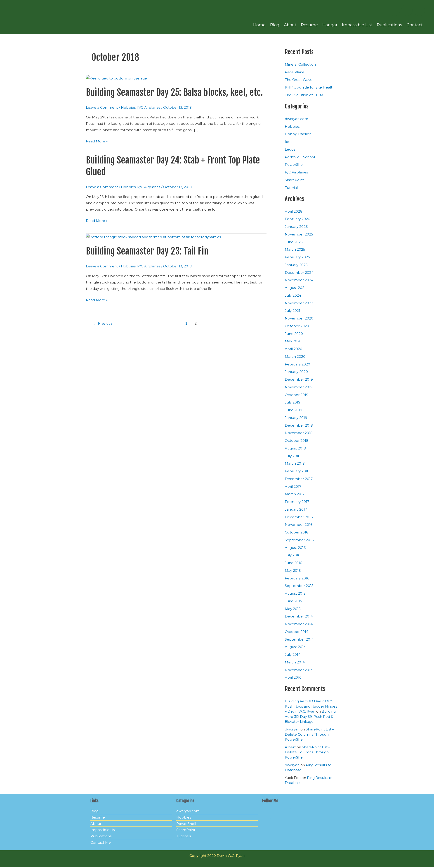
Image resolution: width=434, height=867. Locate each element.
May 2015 (293, 609)
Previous (103, 323)
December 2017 (299, 479)
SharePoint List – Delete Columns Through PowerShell (309, 734)
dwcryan (292, 729)
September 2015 (299, 586)
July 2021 (292, 310)
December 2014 (299, 616)
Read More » (97, 140)
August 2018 (295, 448)
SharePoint (294, 180)
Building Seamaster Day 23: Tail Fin (147, 251)
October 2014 (296, 631)
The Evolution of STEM (304, 95)
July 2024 (293, 295)
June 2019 (293, 410)
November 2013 (298, 670)
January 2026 (296, 226)
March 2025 (295, 249)
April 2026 (293, 211)
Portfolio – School (300, 157)
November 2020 (299, 318)
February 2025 (297, 257)
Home (259, 24)
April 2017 (293, 486)
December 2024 (299, 272)
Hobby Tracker (298, 134)
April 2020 (293, 349)
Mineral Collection (300, 64)
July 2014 (292, 654)
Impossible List (357, 24)
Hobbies (128, 107)
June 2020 (294, 333)
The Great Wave (298, 79)
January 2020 (296, 372)
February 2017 (297, 502)
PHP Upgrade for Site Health (310, 87)
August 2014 (295, 647)
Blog (274, 24)
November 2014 (299, 624)
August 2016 (295, 547)
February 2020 (297, 364)
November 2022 (299, 303)
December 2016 (299, 517)
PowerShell (294, 164)
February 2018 (297, 471)
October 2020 (297, 326)
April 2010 (293, 677)
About (290, 24)
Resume (309, 24)
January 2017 (296, 509)
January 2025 (296, 265)
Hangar (329, 24)
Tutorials (292, 187)
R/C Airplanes (148, 107)
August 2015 (295, 593)
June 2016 (293, 563)
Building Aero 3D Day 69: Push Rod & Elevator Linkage (310, 716)
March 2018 (295, 463)
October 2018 (296, 440)
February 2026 (297, 219)
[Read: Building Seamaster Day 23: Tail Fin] (153, 237)
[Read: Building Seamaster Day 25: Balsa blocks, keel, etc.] (116, 78)
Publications (389, 24)
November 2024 (299, 280)
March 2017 (294, 494)
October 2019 (296, 395)
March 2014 (295, 662)
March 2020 (295, 356)
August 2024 (296, 288)
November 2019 (299, 387)
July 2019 (292, 402)
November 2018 (299, 433)
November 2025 (299, 234)
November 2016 (298, 524)
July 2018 (292, 456)
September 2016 (299, 540)
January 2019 (296, 417)
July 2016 (292, 555)
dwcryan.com (296, 119)
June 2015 (293, 601)
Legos (290, 149)
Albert (290, 747)
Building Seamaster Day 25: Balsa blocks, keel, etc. (174, 92)
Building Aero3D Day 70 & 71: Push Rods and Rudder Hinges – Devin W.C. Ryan (311, 706)
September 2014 (299, 639)
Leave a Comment (102, 107)
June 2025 (294, 242)
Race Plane (294, 72)
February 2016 (297, 578)
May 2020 (293, 341)
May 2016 (293, 570)
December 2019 (299, 379)
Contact (415, 24)
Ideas (289, 141)
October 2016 (296, 532)
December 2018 (299, 425)
